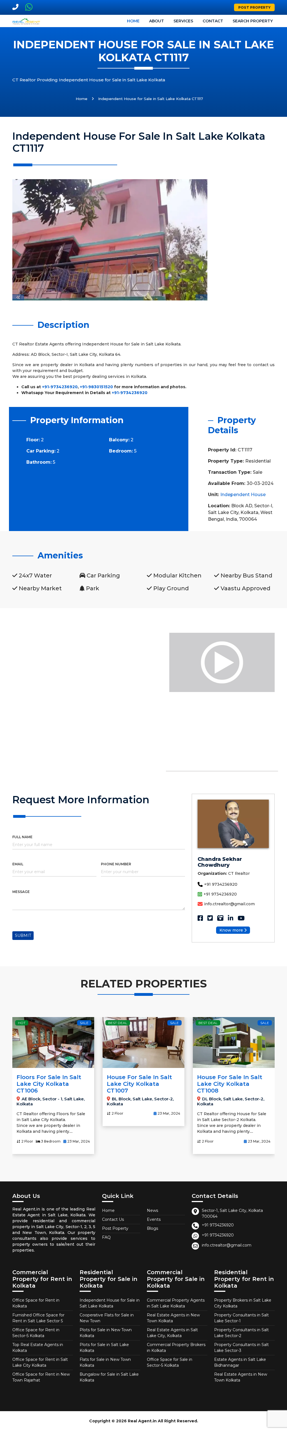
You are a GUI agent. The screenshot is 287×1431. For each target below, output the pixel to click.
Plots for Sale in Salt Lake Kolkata (104, 1347)
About (156, 20)
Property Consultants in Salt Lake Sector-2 (241, 1332)
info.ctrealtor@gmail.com (229, 903)
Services (183, 20)
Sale (84, 1023)
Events (154, 1219)
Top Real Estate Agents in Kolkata (37, 1347)
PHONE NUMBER (116, 864)
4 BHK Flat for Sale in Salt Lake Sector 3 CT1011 (229, 1084)
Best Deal (27, 1023)
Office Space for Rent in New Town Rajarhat (41, 1377)
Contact (213, 20)
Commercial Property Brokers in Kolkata (176, 1347)
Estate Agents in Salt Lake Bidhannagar (240, 1362)
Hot (202, 1023)
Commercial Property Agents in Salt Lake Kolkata (176, 1303)
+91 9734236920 (220, 884)
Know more (231, 930)
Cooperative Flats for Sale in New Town (107, 1317)
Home (133, 20)
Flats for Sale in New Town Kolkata (105, 1362)
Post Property (254, 7)
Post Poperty (115, 1228)
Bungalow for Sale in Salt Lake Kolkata (109, 1377)
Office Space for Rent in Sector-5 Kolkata (35, 1332)
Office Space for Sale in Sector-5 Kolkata (169, 1362)
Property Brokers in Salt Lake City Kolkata (242, 1303)
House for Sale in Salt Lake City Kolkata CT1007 (49, 1084)
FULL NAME (22, 837)
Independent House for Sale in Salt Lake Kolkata (110, 1303)
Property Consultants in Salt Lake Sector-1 (241, 1317)
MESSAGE (21, 892)
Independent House (243, 494)
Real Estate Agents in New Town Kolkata (173, 1317)
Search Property (253, 20)
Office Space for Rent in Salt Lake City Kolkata (40, 1362)
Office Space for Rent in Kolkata (35, 1303)
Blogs (152, 1228)
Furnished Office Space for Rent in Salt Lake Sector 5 (38, 1317)
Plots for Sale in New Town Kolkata (106, 1332)
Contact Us (113, 1219)
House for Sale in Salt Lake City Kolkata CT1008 (139, 1084)
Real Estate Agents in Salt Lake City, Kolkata (172, 1332)
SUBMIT (23, 935)
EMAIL (17, 864)
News (152, 1210)
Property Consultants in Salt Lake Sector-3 (241, 1347)
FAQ (106, 1237)
